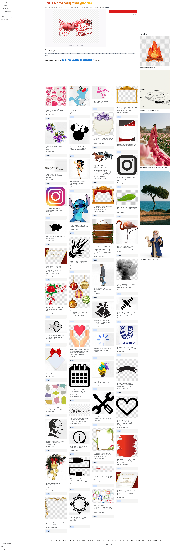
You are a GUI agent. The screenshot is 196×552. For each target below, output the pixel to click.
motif (85, 53)
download (63, 53)
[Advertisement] (91, 74)
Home (51, 540)
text (106, 53)
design (117, 53)
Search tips (72, 540)
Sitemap (162, 540)
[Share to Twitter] (91, 42)
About (65, 540)
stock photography (96, 53)
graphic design (79, 53)
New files (58, 540)
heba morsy (100, 165)
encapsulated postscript (53, 53)
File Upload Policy (112, 540)
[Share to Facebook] (94, 42)
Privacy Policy (81, 540)
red (46, 53)
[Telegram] (4, 549)
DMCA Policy (90, 540)
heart (89, 53)
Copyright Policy (101, 540)
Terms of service (124, 540)
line (126, 53)
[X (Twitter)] (2, 549)
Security (148, 540)
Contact (107, 7)
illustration (111, 53)
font (129, 53)
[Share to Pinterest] (97, 42)
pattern (121, 53)
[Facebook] (107, 544)
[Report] (135, 14)
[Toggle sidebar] (17, 2)
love (103, 53)
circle (133, 53)
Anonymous (59, 7)
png (46, 55)
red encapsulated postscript (77, 59)
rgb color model (70, 53)
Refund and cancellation (137, 540)
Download (123, 12)
